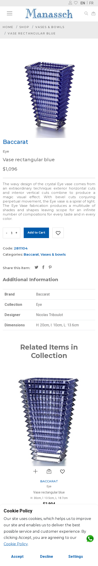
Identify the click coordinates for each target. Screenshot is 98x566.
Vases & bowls (49, 27)
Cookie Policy (16, 544)
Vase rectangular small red (59, 492)
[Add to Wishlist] (58, 233)
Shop (24, 27)
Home (8, 27)
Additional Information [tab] (30, 279)
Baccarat (31, 254)
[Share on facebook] (43, 268)
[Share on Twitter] (36, 268)
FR (91, 3)
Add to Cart (36, 232)
